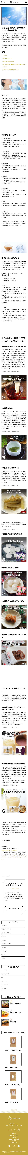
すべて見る (3, 925)
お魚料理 (3, 940)
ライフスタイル (4, 985)
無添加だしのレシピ (5, 929)
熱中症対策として (7, 58)
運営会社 (14, 1133)
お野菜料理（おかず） (6, 943)
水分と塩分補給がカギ (8, 61)
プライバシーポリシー (14, 1135)
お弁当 (2, 958)
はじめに (5, 55)
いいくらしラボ (4, 974)
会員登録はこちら (14, 908)
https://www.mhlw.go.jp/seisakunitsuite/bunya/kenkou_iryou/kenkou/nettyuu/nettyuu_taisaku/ (14, 857)
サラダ (2, 954)
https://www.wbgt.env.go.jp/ (9, 850)
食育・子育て (4, 988)
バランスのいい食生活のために (11, 69)
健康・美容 (3, 981)
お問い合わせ (14, 1142)
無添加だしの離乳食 (5, 933)
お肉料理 (3, 936)
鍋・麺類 (3, 947)
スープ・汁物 (4, 951)
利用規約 (14, 1137)
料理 (2, 977)
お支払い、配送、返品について (14, 1139)
